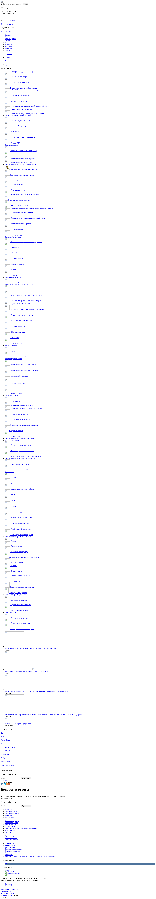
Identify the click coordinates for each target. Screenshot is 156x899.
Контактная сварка (12, 440)
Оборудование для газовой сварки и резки (20, 164)
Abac (2, 736)
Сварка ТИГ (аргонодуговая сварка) (18, 115)
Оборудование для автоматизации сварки (20, 458)
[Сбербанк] (9, 871)
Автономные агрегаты (13, 277)
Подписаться (26, 778)
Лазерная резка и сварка (13, 359)
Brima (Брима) (6, 762)
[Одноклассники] (7, 784)
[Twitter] (5, 784)
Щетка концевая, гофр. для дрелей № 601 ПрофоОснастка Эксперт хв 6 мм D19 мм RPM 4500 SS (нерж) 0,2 (44, 715)
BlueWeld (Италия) (7, 751)
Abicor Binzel (5, 740)
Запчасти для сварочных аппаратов (18, 537)
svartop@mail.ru (11, 20)
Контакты (8, 42)
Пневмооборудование (13, 237)
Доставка (8, 46)
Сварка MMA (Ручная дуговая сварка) (19, 72)
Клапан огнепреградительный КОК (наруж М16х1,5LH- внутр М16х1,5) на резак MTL (36, 691)
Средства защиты (11, 395)
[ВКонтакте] (2, 784)
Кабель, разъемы (11, 345)
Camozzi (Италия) (7, 765)
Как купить (9, 44)
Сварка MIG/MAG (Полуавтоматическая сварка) (22, 90)
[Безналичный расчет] (13, 875)
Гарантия (8, 48)
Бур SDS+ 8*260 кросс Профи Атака (18, 724)
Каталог (8, 37)
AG (2, 744)
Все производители (8, 769)
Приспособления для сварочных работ (19, 284)
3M (2, 733)
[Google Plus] (9, 784)
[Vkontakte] (6, 864)
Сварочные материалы (13, 378)
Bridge (3, 758)
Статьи (7, 50)
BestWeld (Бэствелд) (8, 747)
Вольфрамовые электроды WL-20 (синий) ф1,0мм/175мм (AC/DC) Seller (31, 648)
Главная (8, 35)
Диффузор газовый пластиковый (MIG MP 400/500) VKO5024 (27, 671)
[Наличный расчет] (12, 873)
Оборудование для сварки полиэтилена (19, 438)
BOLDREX (5, 754)
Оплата (7, 41)
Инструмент (9, 472)
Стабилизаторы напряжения (15, 595)
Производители (10, 39)
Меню (7, 57)
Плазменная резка (11, 145)
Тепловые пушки (11, 612)
